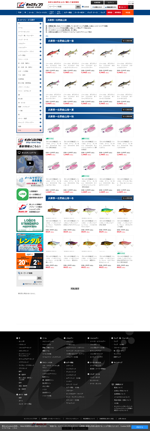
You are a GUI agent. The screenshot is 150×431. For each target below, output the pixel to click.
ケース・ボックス (95, 383)
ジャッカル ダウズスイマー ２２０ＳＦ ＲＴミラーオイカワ (124, 96)
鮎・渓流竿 (22, 389)
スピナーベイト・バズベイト (75, 347)
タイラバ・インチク (96, 357)
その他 (116, 403)
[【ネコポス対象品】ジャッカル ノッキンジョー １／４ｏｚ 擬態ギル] (89, 243)
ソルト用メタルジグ (96, 354)
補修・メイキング (24, 107)
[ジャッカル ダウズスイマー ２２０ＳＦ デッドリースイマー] (54, 84)
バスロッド (22, 344)
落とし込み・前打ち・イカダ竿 (26, 379)
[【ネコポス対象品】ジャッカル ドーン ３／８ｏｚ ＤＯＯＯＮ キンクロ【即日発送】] (54, 129)
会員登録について (119, 394)
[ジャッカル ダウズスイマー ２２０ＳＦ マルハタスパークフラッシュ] (54, 53)
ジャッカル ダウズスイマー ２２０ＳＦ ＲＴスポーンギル (71, 96)
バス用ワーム (70, 344)
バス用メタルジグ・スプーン (75, 354)
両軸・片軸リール (48, 347)
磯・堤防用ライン (48, 380)
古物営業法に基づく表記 (106, 418)
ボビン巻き (45, 386)
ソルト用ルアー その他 (97, 347)
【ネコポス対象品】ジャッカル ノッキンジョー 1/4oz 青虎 (107, 223)
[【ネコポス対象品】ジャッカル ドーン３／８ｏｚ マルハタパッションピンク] (125, 166)
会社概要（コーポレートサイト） (51, 418)
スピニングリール (48, 341)
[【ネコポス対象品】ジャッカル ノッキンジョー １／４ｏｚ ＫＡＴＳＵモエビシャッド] (107, 243)
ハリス (44, 389)
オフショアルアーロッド (26, 359)
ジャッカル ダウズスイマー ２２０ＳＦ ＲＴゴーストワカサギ (107, 96)
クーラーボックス (24, 32)
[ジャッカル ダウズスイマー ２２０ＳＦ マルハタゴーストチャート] (72, 53)
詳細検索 (86, 6)
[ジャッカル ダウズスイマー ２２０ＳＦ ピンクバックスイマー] (89, 53)
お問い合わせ (122, 418)
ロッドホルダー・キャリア (74, 394)
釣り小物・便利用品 (24, 83)
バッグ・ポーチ (95, 377)
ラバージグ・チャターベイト (75, 351)
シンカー (69, 381)
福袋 (19, 126)
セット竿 (21, 341)
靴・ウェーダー (119, 351)
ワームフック (70, 403)
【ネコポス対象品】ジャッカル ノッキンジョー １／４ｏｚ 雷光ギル (72, 258)
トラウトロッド (24, 362)
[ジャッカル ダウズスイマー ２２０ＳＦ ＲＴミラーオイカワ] (125, 84)
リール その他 (46, 354)
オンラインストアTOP (30, 418)
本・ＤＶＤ (21, 103)
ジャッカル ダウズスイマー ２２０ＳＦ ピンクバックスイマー (89, 65)
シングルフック (71, 375)
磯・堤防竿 (22, 374)
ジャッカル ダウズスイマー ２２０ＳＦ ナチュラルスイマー (124, 65)
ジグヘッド (69, 365)
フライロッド (23, 368)
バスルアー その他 (72, 357)
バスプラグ (69, 341)
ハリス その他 (46, 396)
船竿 (20, 371)
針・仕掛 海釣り (24, 63)
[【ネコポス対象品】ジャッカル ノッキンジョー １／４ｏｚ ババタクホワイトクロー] (89, 210)
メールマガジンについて (122, 397)
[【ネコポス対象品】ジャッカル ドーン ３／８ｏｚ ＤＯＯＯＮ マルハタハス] (72, 166)
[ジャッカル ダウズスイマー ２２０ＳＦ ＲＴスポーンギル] (72, 84)
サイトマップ (118, 362)
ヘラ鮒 (20, 110)
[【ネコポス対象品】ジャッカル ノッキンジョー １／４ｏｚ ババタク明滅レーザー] (54, 243)
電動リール (45, 351)
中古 (19, 130)
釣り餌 (20, 99)
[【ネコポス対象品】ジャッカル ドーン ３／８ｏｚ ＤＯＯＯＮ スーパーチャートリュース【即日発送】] (89, 166)
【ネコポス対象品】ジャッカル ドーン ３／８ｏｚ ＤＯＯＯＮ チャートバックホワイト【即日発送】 (89, 145)
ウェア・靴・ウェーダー (26, 35)
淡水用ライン (46, 392)
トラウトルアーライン (49, 374)
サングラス (117, 354)
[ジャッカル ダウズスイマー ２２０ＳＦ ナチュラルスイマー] (125, 53)
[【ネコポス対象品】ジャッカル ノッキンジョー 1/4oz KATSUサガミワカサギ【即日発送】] (125, 243)
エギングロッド (24, 351)
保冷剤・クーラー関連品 (97, 369)
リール (20, 28)
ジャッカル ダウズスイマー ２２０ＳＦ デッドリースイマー (53, 96)
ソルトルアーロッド (25, 347)
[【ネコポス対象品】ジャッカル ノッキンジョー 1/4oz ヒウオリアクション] (72, 210)
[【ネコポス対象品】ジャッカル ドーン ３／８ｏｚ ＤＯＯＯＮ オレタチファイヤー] (107, 166)
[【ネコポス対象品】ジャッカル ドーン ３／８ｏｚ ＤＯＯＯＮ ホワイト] (72, 129)
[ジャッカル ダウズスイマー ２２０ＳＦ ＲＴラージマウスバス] (89, 84)
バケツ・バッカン (24, 87)
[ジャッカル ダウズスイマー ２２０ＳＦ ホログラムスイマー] (107, 53)
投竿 (20, 383)
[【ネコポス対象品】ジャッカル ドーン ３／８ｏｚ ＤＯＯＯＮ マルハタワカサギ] (125, 129)
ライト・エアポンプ (24, 91)
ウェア (116, 341)
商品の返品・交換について (122, 400)
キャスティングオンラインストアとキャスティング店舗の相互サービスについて (123, 408)
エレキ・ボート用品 (25, 404)
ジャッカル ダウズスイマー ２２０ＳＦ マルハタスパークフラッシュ (53, 65)
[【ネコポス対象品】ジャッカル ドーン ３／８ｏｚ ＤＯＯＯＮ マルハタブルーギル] (54, 166)
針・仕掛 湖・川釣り (25, 67)
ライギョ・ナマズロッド (26, 365)
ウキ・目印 (21, 75)
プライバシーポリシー (72, 418)
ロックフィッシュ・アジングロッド (25, 355)
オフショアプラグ (95, 351)
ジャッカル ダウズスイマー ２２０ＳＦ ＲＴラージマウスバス (89, 96)
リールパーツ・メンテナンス (51, 357)
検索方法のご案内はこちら (33, 284)
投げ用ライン (46, 383)
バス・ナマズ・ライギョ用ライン (50, 366)
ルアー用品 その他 (72, 387)
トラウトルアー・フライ (26, 51)
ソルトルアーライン (48, 370)
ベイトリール (46, 344)
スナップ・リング (71, 384)
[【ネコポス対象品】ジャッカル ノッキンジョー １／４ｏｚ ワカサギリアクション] (54, 210)
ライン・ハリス (23, 59)
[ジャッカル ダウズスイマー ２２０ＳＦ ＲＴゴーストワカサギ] (107, 84)
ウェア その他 (119, 344)
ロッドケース (94, 380)
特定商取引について (89, 418)
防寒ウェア (117, 357)
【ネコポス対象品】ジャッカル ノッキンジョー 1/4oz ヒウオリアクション (72, 223)
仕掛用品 (21, 79)
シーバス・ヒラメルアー (97, 341)
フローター (69, 390)
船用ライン (45, 377)
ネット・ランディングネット (75, 397)
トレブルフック (71, 369)
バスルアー (21, 43)
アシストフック (71, 372)
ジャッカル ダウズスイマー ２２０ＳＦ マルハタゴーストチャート (71, 65)
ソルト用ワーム (95, 344)
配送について (118, 387)
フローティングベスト (121, 347)
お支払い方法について (121, 391)
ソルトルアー (22, 47)
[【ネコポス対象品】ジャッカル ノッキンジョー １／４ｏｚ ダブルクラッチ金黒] (125, 210)
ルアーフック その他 (73, 378)
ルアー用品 (21, 55)
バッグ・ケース (23, 39)
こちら (14, 428)
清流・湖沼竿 (23, 386)
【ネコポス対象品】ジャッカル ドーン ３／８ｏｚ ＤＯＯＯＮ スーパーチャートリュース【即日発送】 (89, 183)
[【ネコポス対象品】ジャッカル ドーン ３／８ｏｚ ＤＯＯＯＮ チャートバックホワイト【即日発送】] (89, 129)
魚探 (20, 398)
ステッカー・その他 (72, 400)
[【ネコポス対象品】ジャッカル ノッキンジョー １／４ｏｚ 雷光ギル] (72, 243)
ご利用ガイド (119, 384)
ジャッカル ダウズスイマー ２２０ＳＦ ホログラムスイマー (107, 65)
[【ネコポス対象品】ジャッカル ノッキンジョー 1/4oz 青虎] (107, 210)
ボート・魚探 (22, 118)
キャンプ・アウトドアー (26, 122)
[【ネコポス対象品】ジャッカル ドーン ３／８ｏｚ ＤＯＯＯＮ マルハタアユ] (107, 129)
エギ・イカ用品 (23, 71)
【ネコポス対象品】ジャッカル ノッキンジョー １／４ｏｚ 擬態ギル (89, 258)
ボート (21, 401)
